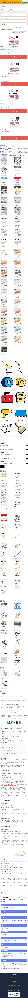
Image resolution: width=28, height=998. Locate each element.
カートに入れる (14, 56)
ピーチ (20, 27)
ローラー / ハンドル (6, 27)
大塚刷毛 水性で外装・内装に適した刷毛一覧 (14, 985)
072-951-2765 (5, 928)
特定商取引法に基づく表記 (14, 978)
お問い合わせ (14, 981)
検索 (14, 11)
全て (1, 27)
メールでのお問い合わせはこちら (9, 940)
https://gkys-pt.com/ (7, 947)
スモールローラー (14, 27)
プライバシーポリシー (14, 977)
